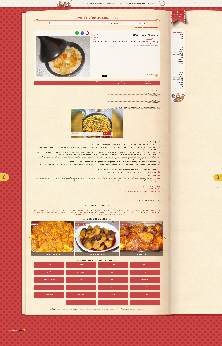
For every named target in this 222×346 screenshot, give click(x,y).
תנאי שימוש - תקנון (67, 310)
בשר (182, 57)
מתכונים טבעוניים (49, 279)
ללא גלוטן (113, 302)
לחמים (181, 49)
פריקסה (46, 308)
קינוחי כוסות (180, 82)
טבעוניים (180, 59)
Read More (107, 134)
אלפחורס (123, 310)
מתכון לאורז (81, 272)
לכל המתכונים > (147, 27)
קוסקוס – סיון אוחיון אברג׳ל (82, 214)
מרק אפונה (51, 308)
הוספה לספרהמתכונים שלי (150, 75)
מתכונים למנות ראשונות (145, 287)
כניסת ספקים (149, 308)
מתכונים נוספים (154, 188)
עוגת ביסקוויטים (83, 308)
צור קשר (128, 4)
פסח (182, 80)
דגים (182, 39)
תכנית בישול (57, 310)
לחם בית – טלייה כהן (93, 210)
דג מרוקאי (112, 310)
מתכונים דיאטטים (113, 287)
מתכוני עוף (49, 294)
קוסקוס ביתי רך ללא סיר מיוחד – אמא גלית (53, 212)
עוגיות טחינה (33, 308)
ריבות (113, 279)
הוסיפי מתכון (111, 4)
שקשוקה (65, 308)
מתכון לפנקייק (120, 308)
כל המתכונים (152, 4)
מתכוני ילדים (81, 287)
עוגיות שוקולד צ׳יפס (132, 310)
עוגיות (181, 68)
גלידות (181, 84)
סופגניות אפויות (179, 89)
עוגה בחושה (98, 308)
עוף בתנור (106, 310)
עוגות (181, 55)
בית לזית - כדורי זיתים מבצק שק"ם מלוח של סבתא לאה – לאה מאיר (96, 212)
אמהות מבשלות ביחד (153, 186)
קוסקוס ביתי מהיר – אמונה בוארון (51, 210)
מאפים (181, 43)
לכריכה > (156, 27)
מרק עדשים (100, 310)
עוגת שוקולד (128, 308)
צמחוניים (180, 62)
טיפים (120, 4)
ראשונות (181, 64)
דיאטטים (181, 66)
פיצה (182, 87)
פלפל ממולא (93, 310)
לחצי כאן (136, 46)
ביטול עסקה (156, 308)
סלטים (181, 76)
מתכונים (142, 308)
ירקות (181, 45)
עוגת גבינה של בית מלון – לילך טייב (108, 214)
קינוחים (181, 74)
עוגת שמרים (91, 308)
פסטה (181, 53)
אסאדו (51, 310)
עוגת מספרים (59, 308)
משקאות (181, 51)
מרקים (181, 34)
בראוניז (118, 310)
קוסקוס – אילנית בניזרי (74, 210)
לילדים (181, 70)
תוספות (181, 72)
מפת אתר (163, 308)
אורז (182, 37)
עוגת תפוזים (105, 308)
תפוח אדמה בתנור (73, 308)
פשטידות (181, 78)
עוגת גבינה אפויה (84, 310)
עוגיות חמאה (141, 310)
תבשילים (181, 41)
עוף (182, 47)
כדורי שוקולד (136, 308)
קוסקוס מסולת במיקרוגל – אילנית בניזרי (145, 210)
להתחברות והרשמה (95, 4)
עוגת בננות (40, 308)
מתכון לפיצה (113, 308)
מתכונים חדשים (139, 4)
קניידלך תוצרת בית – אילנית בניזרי (116, 210)
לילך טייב (149, 39)
